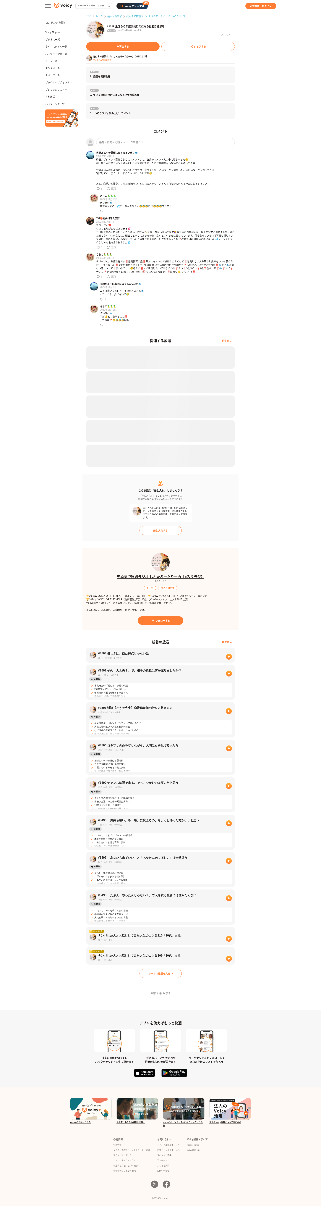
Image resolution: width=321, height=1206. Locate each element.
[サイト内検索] (108, 6)
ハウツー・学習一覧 (56, 53)
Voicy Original (52, 32)
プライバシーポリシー (123, 1155)
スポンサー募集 (164, 1155)
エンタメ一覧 (52, 68)
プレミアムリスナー (56, 89)
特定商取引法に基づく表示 (125, 1166)
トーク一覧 (51, 60)
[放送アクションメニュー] (233, 35)
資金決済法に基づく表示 (124, 1171)
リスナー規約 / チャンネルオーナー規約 (131, 1150)
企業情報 (117, 1145)
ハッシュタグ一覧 (55, 104)
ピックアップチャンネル (58, 82)
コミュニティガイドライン (125, 1160)
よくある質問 (163, 1166)
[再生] (229, 657)
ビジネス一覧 (52, 39)
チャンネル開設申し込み (168, 1145)
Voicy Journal (193, 1145)
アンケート (162, 1160)
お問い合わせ (163, 1171)
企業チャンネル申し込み (168, 1150)
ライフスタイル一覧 (56, 46)
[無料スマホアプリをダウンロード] (61, 118)
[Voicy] (63, 6)
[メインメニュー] (48, 6)
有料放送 (50, 96)
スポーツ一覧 (52, 75)
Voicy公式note (193, 1150)
